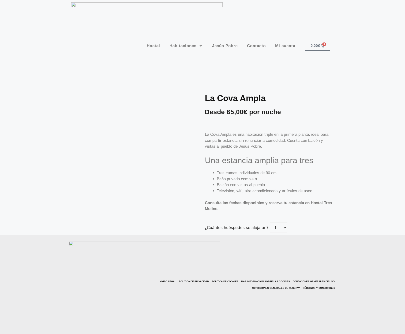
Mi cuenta (285, 46)
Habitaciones (182, 46)
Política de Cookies (225, 281)
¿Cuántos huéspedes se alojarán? (237, 227)
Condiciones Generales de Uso (314, 281)
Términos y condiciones (319, 288)
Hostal (153, 46)
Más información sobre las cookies (265, 281)
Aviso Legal (168, 281)
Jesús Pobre (225, 46)
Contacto (256, 46)
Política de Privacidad (194, 281)
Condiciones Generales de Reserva (276, 288)
